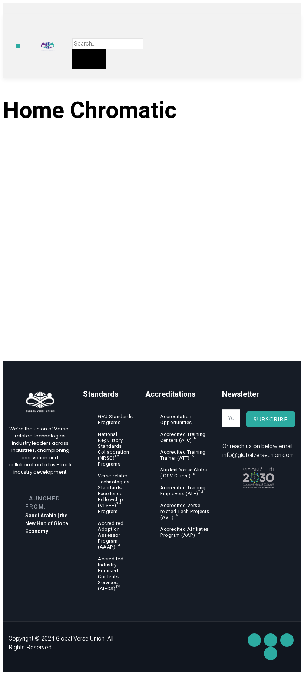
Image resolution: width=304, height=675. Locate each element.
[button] (18, 46)
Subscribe (271, 419)
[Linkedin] (254, 640)
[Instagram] (287, 640)
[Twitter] (270, 653)
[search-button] (89, 59)
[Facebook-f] (270, 640)
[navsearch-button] (77, 30)
